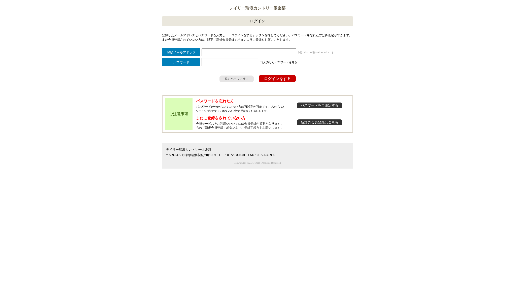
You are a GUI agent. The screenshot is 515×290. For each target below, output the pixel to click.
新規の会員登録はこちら (319, 122)
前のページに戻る (237, 79)
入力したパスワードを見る (280, 62)
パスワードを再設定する (319, 105)
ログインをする (277, 79)
